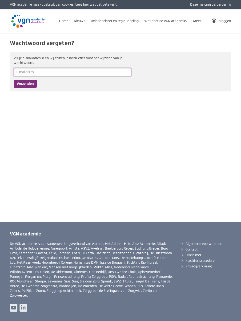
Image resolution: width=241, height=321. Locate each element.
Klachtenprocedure (200, 260)
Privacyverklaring (198, 266)
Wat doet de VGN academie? (166, 21)
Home (63, 21)
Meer (197, 21)
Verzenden (25, 84)
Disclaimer (193, 255)
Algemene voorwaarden (203, 244)
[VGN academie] (31, 21)
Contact (191, 249)
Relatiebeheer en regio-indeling (115, 21)
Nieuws (79, 21)
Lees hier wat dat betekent (96, 4)
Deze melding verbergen (208, 4)
